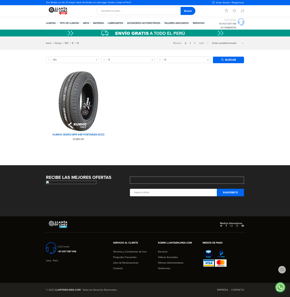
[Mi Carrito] (226, 11)
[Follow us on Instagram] (237, 226)
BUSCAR (230, 60)
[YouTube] (242, 226)
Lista (201, 43)
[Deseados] (234, 11)
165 (66, 43)
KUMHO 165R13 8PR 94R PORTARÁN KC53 (78, 134)
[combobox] (72, 60)
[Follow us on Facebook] (226, 226)
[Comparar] (242, 11)
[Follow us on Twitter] (221, 226)
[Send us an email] (231, 226)
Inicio (48, 43)
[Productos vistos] (282, 269)
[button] (280, 287)
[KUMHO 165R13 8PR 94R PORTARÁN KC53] (78, 101)
